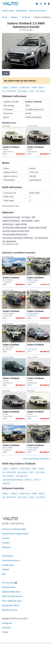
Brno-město (23, 91)
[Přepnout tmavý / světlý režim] (49, 3)
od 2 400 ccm (21, 476)
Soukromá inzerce (37, 10)
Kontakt (6, 542)
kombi (34, 87)
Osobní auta (8, 10)
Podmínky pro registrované (15, 533)
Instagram (7, 623)
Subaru (14, 17)
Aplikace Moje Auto (11, 591)
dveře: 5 (28, 479)
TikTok (5, 632)
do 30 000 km (8, 476)
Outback (26, 17)
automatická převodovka (13, 479)
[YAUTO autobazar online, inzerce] (10, 3)
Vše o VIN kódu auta (11, 600)
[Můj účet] (45, 3)
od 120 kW (40, 91)
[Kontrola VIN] (37, 3)
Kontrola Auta (8, 587)
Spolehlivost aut (9, 610)
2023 (32, 91)
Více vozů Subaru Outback (36, 458)
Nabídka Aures (9, 122)
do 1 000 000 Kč (9, 91)
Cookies (6, 538)
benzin (41, 87)
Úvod (4, 17)
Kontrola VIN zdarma (12, 596)
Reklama (6, 547)
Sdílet (5, 73)
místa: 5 (37, 479)
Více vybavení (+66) (10, 244)
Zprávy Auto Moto (10, 605)
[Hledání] (41, 3)
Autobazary (21, 10)
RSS (4, 574)
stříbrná (6, 483)
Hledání (5, 569)
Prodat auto (8, 565)
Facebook (6, 627)
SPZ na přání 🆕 (9, 582)
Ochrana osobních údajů (14, 529)
